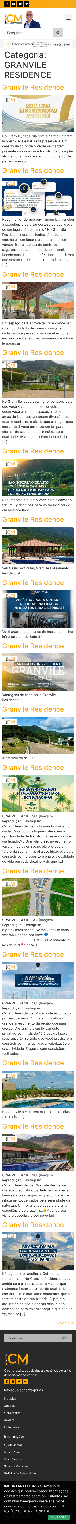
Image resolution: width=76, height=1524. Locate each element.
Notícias (10, 1398)
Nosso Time (12, 1452)
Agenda (9, 1405)
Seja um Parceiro (16, 1466)
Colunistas (11, 1427)
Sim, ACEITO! (59, 1517)
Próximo (65, 1323)
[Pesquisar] (58, 32)
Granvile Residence (33, 87)
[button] (68, 17)
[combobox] (28, 32)
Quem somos (13, 1445)
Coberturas (12, 1413)
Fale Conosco (13, 1459)
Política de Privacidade (20, 1473)
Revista (9, 1420)
